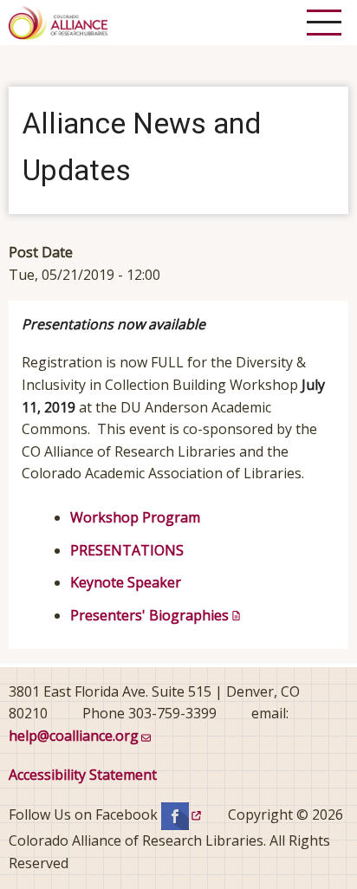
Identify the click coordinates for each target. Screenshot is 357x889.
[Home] (58, 20)
